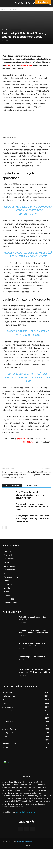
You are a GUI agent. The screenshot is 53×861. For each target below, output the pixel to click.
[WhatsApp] (21, 48)
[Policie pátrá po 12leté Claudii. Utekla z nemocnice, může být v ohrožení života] (9, 674)
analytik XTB (26, 65)
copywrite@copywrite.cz (26, 812)
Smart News (12, 9)
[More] (27, 48)
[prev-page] (4, 527)
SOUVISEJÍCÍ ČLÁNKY (12, 486)
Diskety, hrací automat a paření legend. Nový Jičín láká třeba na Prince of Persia (14, 474)
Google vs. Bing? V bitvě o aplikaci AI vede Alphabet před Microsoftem (28, 210)
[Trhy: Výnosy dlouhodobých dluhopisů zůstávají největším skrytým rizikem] (8, 495)
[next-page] (7, 527)
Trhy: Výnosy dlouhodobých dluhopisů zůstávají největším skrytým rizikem (30, 495)
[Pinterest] (16, 48)
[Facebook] (4, 48)
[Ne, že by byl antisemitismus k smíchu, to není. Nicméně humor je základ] (8, 507)
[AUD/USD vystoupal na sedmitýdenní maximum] (9, 621)
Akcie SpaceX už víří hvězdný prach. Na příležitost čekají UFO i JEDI (28, 377)
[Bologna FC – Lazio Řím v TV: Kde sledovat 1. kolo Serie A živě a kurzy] (9, 634)
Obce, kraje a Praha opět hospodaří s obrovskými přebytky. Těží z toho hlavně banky (32, 518)
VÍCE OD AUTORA (30, 486)
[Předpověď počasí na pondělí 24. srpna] (9, 661)
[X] (10, 48)
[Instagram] (26, 829)
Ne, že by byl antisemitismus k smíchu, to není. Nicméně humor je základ (32, 507)
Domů (3, 9)
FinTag (8, 65)
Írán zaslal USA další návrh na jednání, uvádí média (39, 473)
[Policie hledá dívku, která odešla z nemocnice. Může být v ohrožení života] (9, 647)
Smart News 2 (16, 30)
